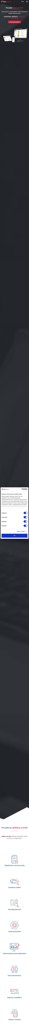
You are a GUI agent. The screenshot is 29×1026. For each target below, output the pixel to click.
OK (14, 535)
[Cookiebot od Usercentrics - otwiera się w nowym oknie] (21, 489)
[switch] (25, 517)
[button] (27, 1)
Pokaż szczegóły (21, 531)
